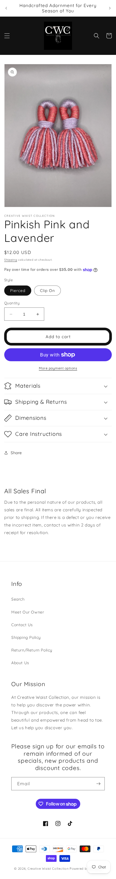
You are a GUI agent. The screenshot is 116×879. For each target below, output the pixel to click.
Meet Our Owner (27, 612)
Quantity (11, 303)
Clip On (47, 290)
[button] (7, 36)
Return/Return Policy (31, 650)
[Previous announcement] (6, 8)
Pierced (17, 290)
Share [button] (16, 452)
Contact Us (22, 624)
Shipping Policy (26, 637)
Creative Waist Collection (48, 869)
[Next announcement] (110, 8)
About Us (20, 662)
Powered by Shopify (86, 869)
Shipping (10, 260)
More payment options (58, 368)
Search (18, 599)
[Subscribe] (98, 783)
